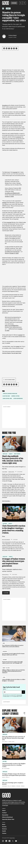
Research (5, 651)
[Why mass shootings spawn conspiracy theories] (14, 783)
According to (5, 105)
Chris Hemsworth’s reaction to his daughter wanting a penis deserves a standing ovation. (13, 529)
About (4, 810)
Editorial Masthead (7, 817)
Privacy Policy (6, 696)
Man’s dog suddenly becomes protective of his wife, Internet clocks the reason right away (12, 459)
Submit (24, 692)
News (3, 824)
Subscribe (14, 2)
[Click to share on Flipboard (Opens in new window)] (11, 48)
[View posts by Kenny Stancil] (4, 36)
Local (4, 677)
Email (5, 689)
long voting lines (7, 398)
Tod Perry (4, 471)
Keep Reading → (6, 501)
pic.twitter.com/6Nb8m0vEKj (12, 193)
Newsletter (5, 815)
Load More (5, 592)
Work (4, 643)
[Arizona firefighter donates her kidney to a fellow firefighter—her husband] (14, 678)
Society (4, 826)
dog (11, 481)
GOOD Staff (11, 471)
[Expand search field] (20, 3)
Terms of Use (19, 695)
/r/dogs (9, 487)
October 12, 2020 (9, 196)
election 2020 (6, 396)
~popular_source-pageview (10, 393)
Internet (5, 659)
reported (15, 172)
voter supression (18, 398)
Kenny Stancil (13, 35)
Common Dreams (6, 353)
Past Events (17, 453)
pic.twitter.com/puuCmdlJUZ (12, 251)
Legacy (8, 8)
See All (24, 713)
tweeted (4, 202)
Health (4, 831)
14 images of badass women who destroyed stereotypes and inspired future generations (13, 562)
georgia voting (15, 396)
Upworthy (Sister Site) (8, 819)
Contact (4, 812)
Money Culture (6, 667)
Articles (5, 453)
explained (18, 137)
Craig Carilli (5, 574)
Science (4, 829)
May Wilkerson (6, 539)
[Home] (3, 8)
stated (17, 346)
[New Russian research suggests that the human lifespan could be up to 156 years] (14, 652)
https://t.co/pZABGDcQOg (11, 325)
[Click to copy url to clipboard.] (16, 48)
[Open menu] (24, 3)
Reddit (13, 486)
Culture (5, 523)
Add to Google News (10, 379)
